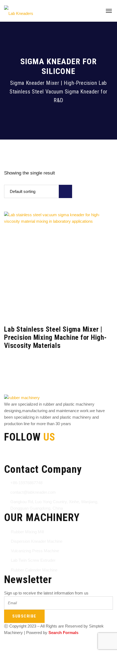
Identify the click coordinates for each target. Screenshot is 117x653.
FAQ (29, 649)
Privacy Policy (63, 643)
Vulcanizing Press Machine (35, 550)
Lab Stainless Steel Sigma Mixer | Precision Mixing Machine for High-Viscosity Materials (55, 337)
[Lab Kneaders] (18, 11)
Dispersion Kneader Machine (36, 541)
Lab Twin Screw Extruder (33, 560)
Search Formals (63, 632)
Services (91, 643)
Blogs (12, 649)
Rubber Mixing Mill (27, 531)
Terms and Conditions (23, 643)
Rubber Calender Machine (34, 570)
